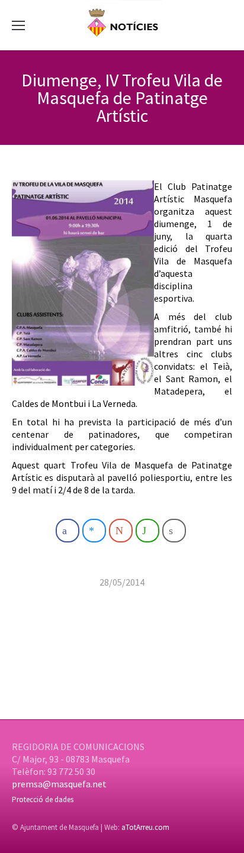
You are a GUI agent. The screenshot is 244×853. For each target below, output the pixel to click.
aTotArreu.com (145, 827)
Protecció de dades (42, 799)
